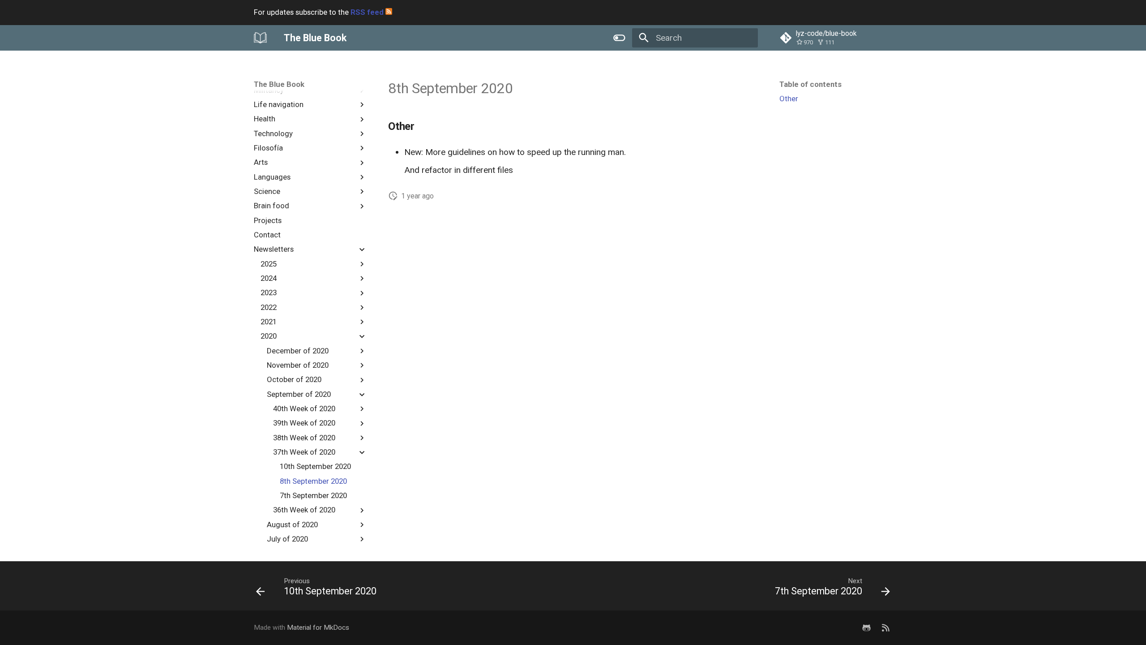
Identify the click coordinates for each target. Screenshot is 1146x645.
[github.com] (866, 627)
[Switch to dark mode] (619, 37)
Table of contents (810, 84)
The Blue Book (279, 84)
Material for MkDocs (318, 628)
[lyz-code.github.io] (885, 627)
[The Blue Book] (260, 37)
